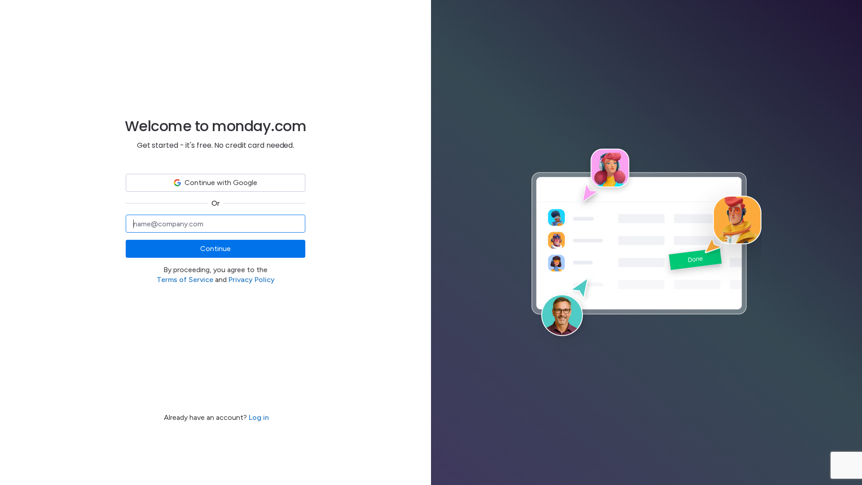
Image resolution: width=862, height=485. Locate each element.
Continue (215, 248)
